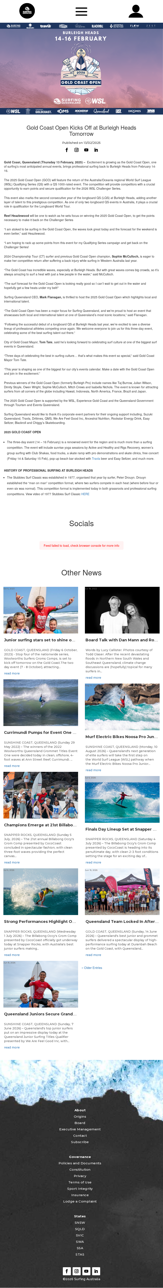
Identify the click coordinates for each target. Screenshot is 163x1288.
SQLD (80, 1229)
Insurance (80, 1195)
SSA (80, 1248)
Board (80, 1123)
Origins (80, 1116)
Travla (96, 458)
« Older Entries (92, 967)
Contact (80, 1136)
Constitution (80, 1169)
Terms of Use (80, 1182)
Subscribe (80, 1142)
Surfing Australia (86, 1279)
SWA (80, 1242)
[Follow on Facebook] (67, 150)
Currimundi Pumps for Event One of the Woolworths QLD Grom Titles (74, 732)
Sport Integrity (80, 1189)
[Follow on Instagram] (77, 150)
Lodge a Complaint (80, 1201)
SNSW (80, 1223)
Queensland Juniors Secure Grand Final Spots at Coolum (61, 1014)
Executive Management (80, 1129)
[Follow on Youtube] (86, 150)
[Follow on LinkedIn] (96, 150)
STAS (80, 1254)
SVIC (80, 1235)
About (80, 1110)
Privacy (80, 1176)
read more (12, 673)
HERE (85, 494)
